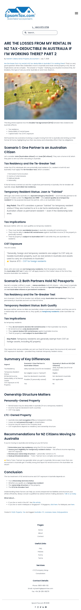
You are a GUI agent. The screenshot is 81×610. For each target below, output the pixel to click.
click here (53, 504)
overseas (48, 512)
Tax (24, 512)
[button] (40, 27)
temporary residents (50, 311)
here (72, 504)
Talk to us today (70, 494)
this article (36, 502)
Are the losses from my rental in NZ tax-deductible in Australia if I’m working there (34, 63)
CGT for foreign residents (34, 261)
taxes (54, 512)
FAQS (13, 512)
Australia (37, 512)
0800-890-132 (43, 585)
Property (19, 512)
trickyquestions (62, 512)
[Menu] (76, 13)
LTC (42, 512)
